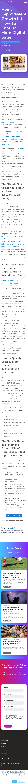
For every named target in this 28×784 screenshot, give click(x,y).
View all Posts (13, 552)
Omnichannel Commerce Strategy (10, 42)
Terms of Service (4, 767)
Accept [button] (14, 781)
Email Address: (9, 706)
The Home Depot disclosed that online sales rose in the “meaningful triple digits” (12, 134)
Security (3, 770)
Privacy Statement (10, 721)
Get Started (14, 515)
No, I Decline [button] (21, 781)
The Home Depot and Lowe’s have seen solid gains (13, 119)
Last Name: (8, 694)
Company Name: (9, 700)
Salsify (9, 49)
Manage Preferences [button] (7, 781)
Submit (8, 726)
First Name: (8, 688)
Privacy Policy (4, 765)
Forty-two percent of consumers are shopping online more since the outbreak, (13, 283)
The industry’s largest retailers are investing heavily (13, 244)
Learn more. (6, 179)
